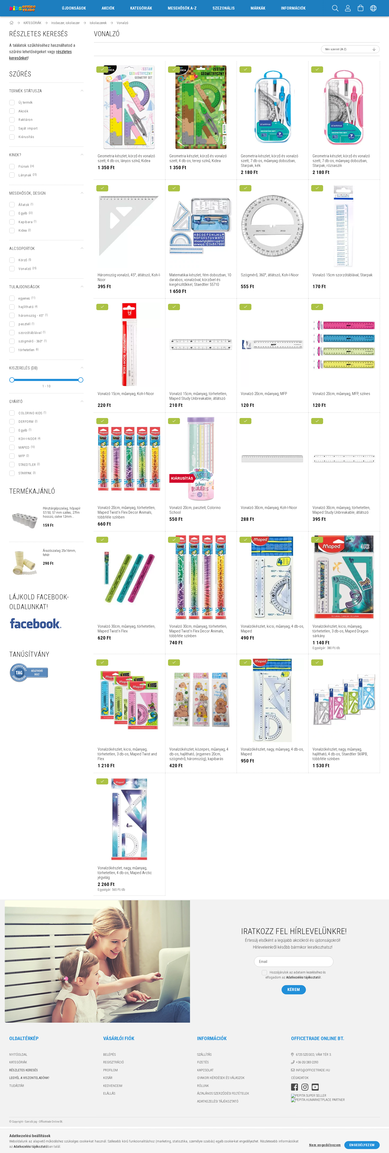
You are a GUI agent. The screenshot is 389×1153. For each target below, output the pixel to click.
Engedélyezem (362, 1145)
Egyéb (23, 213)
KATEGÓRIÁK (18, 1062)
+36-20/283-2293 (307, 1062)
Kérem (293, 989)
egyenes (24, 298)
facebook (294, 1087)
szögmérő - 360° (31, 341)
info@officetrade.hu (313, 1070)
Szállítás (204, 1054)
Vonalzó (25, 269)
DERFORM (26, 422)
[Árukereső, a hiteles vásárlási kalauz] (29, 672)
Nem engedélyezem (325, 1145)
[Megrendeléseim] (348, 8)
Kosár (107, 1078)
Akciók (23, 111)
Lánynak (25, 175)
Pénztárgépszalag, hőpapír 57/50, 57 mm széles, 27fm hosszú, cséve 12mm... (61, 512)
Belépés (109, 1054)
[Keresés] (335, 8)
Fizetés (203, 1062)
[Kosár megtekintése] (360, 8)
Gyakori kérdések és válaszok (221, 1078)
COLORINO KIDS (30, 413)
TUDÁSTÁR (16, 1086)
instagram (304, 1087)
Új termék (26, 102)
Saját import (28, 128)
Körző (23, 260)
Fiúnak (24, 166)
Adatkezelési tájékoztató (217, 1101)
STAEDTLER (27, 465)
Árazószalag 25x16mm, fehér (59, 553)
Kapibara (26, 222)
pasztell (24, 324)
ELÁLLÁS (109, 1093)
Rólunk (203, 1086)
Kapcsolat (205, 1070)
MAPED (24, 447)
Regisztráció (113, 1062)
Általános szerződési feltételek (223, 1093)
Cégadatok (300, 1078)
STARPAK (25, 473)
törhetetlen (27, 350)
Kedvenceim (112, 1086)
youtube (315, 1087)
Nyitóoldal (18, 1054)
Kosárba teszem (132, 148)
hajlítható (26, 307)
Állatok (24, 205)
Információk (293, 8)
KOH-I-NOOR (28, 439)
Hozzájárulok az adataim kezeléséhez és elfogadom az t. (296, 975)
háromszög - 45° (31, 316)
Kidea (23, 230)
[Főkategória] (11, 23)
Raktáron (26, 120)
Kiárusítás (26, 137)
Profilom (110, 1070)
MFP (22, 456)
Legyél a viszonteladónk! (29, 1078)
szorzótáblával (30, 333)
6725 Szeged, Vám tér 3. (314, 1054)
